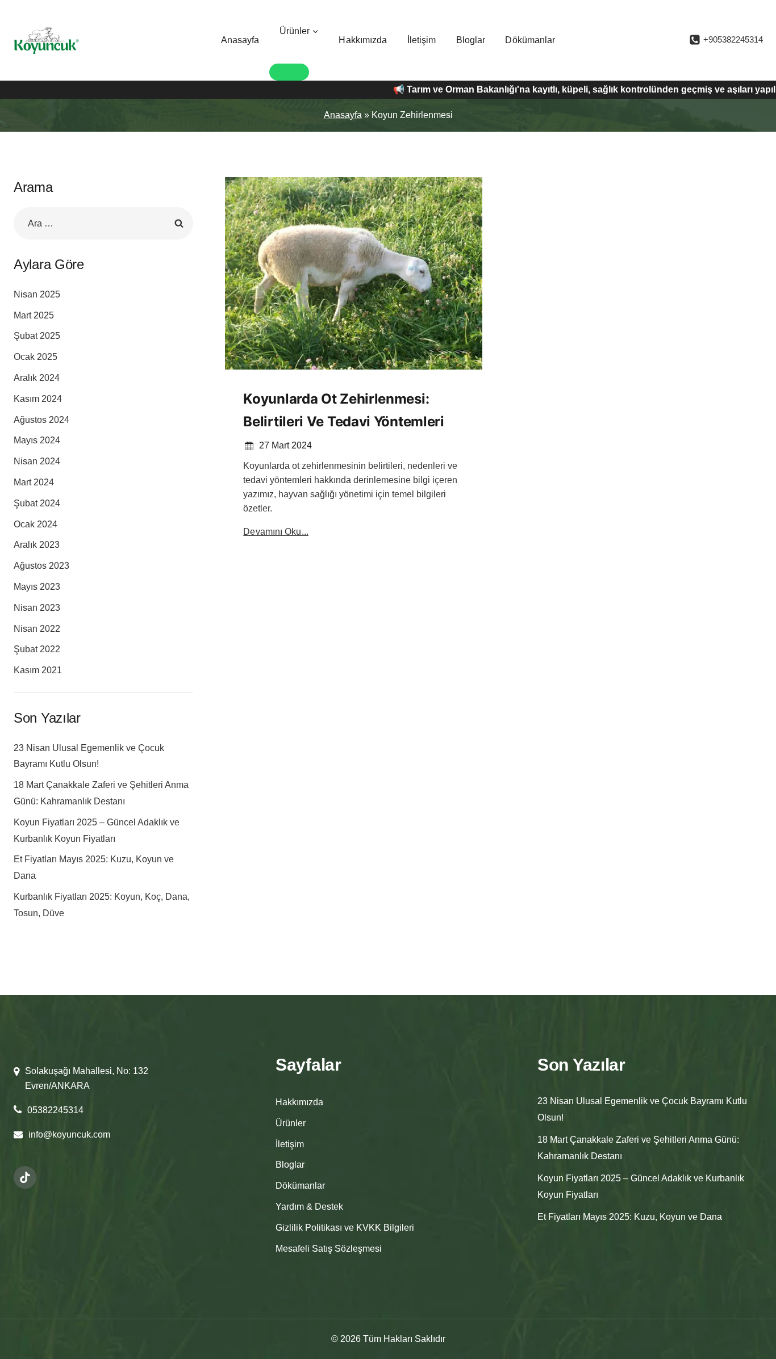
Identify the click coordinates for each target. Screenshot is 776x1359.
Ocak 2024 (35, 524)
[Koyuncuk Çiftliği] (46, 40)
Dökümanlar (530, 40)
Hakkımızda (363, 40)
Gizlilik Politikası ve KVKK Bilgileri (345, 1227)
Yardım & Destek (309, 1206)
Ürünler (291, 1123)
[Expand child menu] (289, 72)
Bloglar (471, 40)
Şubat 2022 (37, 649)
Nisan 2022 (37, 629)
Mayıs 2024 (37, 440)
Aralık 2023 (37, 545)
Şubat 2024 (37, 503)
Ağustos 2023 (41, 566)
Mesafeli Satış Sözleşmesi (329, 1248)
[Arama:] (103, 223)
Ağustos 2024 (41, 420)
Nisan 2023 (37, 608)
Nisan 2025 (37, 294)
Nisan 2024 (37, 461)
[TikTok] (25, 1177)
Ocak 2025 (35, 357)
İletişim (421, 40)
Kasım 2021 (38, 670)
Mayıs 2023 (37, 587)
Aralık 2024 (37, 378)
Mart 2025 (34, 315)
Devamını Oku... (275, 531)
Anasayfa (240, 40)
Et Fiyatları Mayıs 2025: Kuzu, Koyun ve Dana (629, 1217)
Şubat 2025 (37, 336)
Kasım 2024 (38, 399)
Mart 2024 (34, 482)
